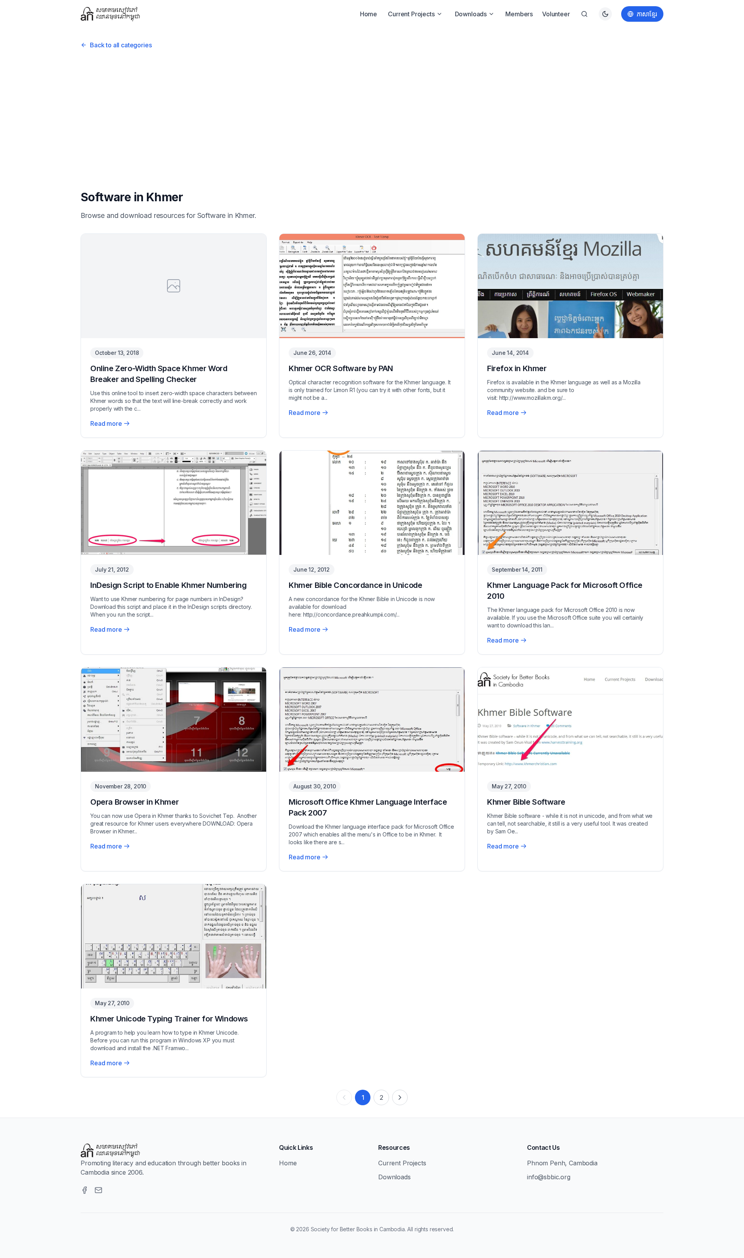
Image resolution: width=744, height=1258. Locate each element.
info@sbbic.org (548, 1177)
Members (519, 14)
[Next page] (400, 1097)
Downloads (471, 14)
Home (368, 14)
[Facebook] (84, 1190)
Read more (106, 423)
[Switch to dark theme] (605, 14)
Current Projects (411, 14)
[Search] (584, 14)
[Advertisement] (372, 117)
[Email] (98, 1190)
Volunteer (556, 14)
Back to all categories (121, 45)
